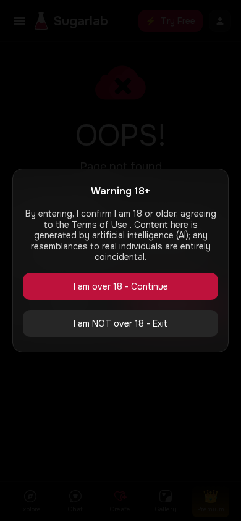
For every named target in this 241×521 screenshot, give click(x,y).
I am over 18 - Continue (121, 286)
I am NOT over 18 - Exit (120, 323)
